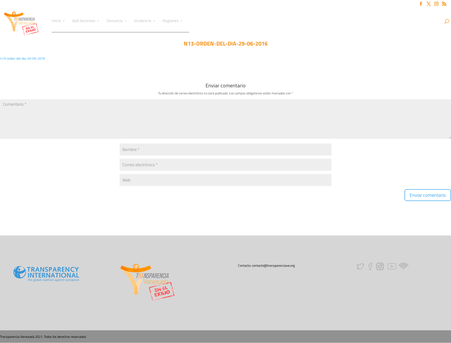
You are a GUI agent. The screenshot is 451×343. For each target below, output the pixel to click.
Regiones (171, 21)
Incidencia (142, 21)
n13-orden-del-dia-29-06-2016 (22, 58)
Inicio (56, 21)
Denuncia (115, 21)
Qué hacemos (83, 21)
